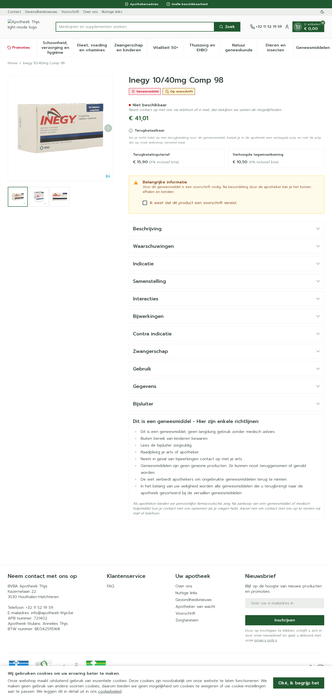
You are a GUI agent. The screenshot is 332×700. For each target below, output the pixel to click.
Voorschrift (70, 11)
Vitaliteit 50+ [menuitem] (168, 49)
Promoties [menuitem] (21, 47)
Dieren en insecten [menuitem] (280, 47)
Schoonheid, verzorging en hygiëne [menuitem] (57, 47)
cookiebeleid (110, 691)
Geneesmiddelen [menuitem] (314, 49)
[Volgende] (108, 128)
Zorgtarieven (186, 620)
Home (12, 63)
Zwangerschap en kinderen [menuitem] (130, 47)
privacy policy (265, 640)
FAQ (110, 586)
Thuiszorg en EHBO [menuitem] (204, 47)
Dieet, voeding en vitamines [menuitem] (93, 47)
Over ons (90, 11)
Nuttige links (112, 11)
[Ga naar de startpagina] (27, 26)
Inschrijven (284, 620)
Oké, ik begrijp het (298, 683)
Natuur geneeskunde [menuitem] (241, 47)
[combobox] (135, 27)
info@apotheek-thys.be (52, 613)
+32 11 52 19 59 (39, 607)
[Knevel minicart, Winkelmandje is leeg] (297, 26)
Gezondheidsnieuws (41, 11)
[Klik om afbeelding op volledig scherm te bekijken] (60, 128)
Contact (14, 11)
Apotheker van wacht (195, 606)
